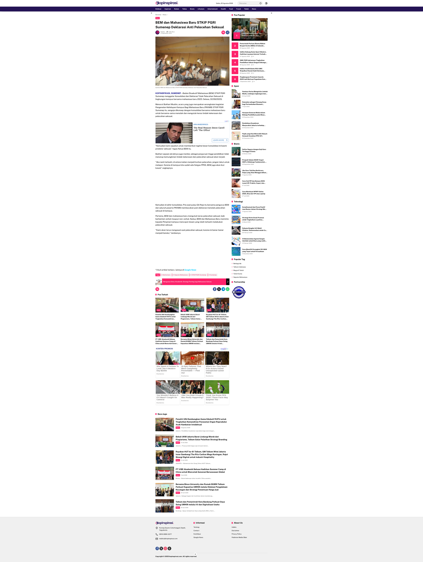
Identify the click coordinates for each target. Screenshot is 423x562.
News (157, 18)
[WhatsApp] (227, 289)
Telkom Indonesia (239, 267)
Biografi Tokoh (238, 270)
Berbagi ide (237, 264)
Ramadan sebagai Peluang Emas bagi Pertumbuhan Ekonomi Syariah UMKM (254, 103)
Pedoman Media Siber (239, 537)
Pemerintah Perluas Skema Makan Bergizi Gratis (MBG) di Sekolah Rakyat (252, 45)
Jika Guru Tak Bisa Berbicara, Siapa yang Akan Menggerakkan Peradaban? (254, 172)
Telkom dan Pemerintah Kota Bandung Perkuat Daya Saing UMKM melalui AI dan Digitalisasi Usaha (216, 341)
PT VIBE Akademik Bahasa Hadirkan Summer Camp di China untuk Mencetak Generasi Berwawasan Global (167, 341)
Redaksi (162, 31)
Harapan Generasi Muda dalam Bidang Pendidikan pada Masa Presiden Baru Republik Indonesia (254, 114)
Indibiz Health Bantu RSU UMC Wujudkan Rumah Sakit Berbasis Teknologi (252, 70)
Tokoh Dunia (237, 274)
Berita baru (166, 275)
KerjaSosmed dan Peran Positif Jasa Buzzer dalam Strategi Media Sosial (254, 208)
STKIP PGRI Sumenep (199, 275)
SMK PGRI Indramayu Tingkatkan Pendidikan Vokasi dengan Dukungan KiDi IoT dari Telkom (253, 61)
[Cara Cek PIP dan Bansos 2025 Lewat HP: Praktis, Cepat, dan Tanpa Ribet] (236, 183)
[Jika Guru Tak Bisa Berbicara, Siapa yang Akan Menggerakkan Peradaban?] (236, 172)
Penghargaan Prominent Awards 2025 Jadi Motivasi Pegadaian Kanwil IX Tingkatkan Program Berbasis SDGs (253, 78)
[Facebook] (215, 289)
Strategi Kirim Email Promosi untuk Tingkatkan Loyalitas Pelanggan (253, 219)
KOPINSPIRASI (162, 93)
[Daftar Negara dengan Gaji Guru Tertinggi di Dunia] (236, 151)
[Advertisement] (144, 44)
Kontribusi (197, 534)
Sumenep (213, 275)
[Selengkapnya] (173, 523)
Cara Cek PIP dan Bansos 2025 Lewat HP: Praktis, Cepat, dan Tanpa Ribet (253, 182)
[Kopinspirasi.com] (167, 3)
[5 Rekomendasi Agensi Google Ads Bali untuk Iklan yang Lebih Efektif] (236, 240)
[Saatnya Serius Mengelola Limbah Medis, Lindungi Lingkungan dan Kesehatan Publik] (236, 93)
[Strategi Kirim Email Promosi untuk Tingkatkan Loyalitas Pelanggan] (236, 219)
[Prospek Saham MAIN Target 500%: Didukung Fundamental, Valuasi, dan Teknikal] (236, 161)
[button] (260, 3)
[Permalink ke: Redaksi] (157, 32)
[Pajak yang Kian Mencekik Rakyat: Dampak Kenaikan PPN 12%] (236, 135)
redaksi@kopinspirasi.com (168, 538)
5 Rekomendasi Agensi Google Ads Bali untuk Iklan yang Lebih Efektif (253, 240)
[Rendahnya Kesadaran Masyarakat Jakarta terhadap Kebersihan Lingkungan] (236, 125)
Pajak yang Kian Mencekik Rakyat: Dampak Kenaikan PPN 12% (254, 135)
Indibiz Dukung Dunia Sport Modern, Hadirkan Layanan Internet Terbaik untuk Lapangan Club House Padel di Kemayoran (253, 53)
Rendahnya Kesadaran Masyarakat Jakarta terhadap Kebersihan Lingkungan (253, 124)
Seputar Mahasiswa (181, 275)
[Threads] (169, 548)
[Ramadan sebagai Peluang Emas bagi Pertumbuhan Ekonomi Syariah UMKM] (236, 104)
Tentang (196, 527)
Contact (196, 530)
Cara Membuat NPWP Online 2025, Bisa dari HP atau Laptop (253, 193)
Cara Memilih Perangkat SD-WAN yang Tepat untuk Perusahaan (254, 250)
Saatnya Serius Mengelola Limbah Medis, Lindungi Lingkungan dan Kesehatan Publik (255, 93)
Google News (198, 537)
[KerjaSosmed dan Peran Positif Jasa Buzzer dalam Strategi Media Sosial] (236, 209)
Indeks (234, 527)
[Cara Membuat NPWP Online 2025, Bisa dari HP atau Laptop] (236, 193)
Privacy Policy (236, 534)
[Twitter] (219, 289)
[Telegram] (223, 289)
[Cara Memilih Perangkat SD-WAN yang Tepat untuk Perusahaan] (236, 251)
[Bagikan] (227, 32)
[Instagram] (165, 548)
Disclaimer (235, 530)
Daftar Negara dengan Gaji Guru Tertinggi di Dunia (254, 150)
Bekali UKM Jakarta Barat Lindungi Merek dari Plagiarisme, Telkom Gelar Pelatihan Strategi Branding (191, 317)
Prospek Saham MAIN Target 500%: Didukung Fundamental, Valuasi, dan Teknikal (253, 161)
